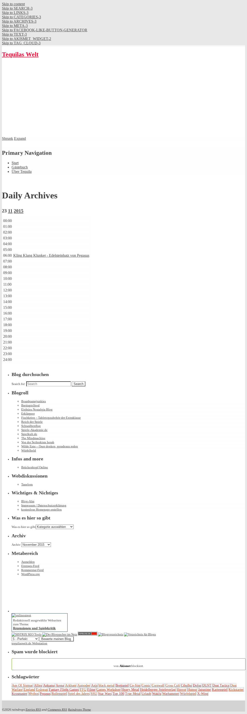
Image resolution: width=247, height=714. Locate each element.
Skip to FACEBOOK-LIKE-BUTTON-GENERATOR (44, 30)
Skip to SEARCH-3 (17, 8)
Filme (91, 689)
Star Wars (104, 693)
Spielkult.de (29, 434)
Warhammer (170, 693)
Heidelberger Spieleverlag (158, 689)
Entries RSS (33, 709)
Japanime (204, 689)
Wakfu (156, 693)
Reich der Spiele (32, 422)
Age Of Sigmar (22, 685)
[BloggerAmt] (110, 634)
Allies (38, 685)
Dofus (197, 685)
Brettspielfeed (30, 405)
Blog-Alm (27, 501)
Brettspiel (122, 685)
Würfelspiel (188, 693)
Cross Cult (172, 685)
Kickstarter (236, 689)
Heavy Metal (130, 689)
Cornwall (158, 685)
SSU (94, 693)
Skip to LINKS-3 (15, 13)
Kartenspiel (219, 689)
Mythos (33, 693)
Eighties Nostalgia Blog (37, 409)
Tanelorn (27, 484)
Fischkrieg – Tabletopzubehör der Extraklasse (51, 417)
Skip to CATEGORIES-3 (21, 17)
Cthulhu (186, 685)
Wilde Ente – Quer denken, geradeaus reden (49, 446)
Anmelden (28, 562)
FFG (83, 689)
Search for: (19, 384)
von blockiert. (129, 664)
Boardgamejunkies (33, 401)
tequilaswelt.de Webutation (29, 643)
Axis (94, 685)
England (29, 689)
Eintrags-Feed (30, 566)
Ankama (49, 685)
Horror (181, 689)
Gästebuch (20, 167)
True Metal (132, 693)
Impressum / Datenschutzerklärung (43, 505)
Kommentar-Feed (32, 570)
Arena (60, 685)
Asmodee (83, 685)
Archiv (16, 544)
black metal (106, 685)
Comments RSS (57, 709)
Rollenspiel (59, 693)
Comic (146, 685)
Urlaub (146, 693)
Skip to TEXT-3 (14, 34)
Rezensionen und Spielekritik (34, 628)
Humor (192, 689)
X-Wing (202, 693)
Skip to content (13, 4)
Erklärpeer (28, 413)
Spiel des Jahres (78, 693)
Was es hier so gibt (24, 527)
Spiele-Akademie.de (34, 430)
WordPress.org (30, 574)
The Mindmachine (33, 438)
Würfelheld (28, 450)
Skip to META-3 (15, 26)
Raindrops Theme (79, 709)
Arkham (70, 685)
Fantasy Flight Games (64, 689)
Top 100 (118, 693)
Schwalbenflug (31, 426)
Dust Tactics (221, 685)
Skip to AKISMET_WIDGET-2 (26, 39)
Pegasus (45, 693)
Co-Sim (135, 685)
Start (15, 163)
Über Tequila (22, 171)
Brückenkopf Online (34, 467)
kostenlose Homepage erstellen (41, 509)
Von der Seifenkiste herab (37, 442)
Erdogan (42, 689)
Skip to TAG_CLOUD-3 (21, 43)
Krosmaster (19, 693)
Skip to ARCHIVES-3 (19, 21)
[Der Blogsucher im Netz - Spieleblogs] (59, 634)
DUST (206, 685)
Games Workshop (108, 689)
